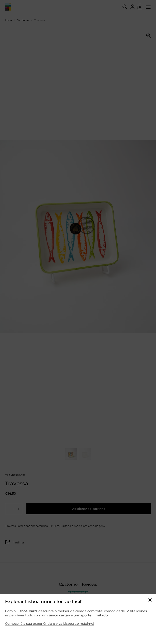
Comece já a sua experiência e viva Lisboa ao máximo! (49, 624)
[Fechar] (150, 600)
